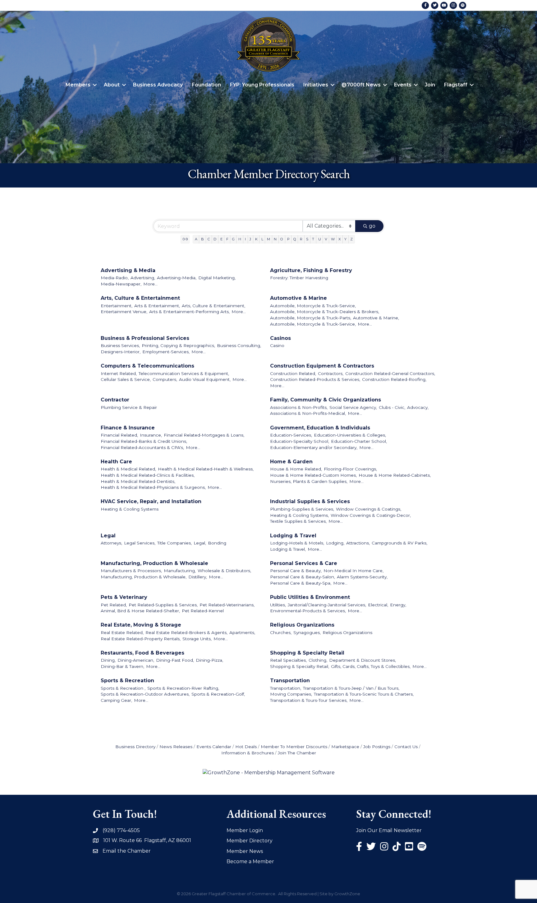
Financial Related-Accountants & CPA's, (142, 447)
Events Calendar (213, 746)
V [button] (326, 239)
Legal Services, (139, 542)
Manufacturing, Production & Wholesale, (143, 576)
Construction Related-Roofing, (394, 379)
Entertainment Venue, (124, 311)
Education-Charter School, (359, 441)
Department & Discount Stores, (362, 660)
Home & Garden (291, 462)
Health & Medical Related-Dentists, (138, 481)
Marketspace (345, 746)
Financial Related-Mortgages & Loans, (204, 435)
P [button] (288, 239)
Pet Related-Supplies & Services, (163, 604)
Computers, (165, 379)
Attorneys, (111, 542)
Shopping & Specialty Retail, (299, 666)
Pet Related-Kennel (203, 610)
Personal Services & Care (303, 563)
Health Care (116, 462)
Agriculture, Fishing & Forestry (311, 270)
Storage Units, (197, 638)
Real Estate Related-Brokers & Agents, (186, 632)
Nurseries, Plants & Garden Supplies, (308, 481)
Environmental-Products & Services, (308, 610)
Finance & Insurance (128, 428)
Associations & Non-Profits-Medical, (308, 413)
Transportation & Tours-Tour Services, (308, 700)
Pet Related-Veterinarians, (227, 604)
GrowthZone (347, 893)
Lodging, (335, 542)
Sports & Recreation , (123, 688)
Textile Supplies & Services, (298, 521)
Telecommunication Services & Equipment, (184, 373)
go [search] (372, 226)
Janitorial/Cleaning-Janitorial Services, (327, 604)
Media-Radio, (115, 277)
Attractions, (358, 542)
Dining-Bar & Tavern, (122, 666)
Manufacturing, (180, 570)
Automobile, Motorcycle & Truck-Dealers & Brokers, (324, 311)
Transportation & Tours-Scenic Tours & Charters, (364, 694)
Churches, (280, 632)
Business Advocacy (158, 85)
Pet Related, (114, 604)
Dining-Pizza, (209, 660)
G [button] (233, 239)
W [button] (333, 239)
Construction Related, (293, 373)
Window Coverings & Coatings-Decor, (371, 515)
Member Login (245, 830)
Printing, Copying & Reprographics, (178, 345)
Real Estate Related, (122, 632)
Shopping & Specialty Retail (307, 653)
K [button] (256, 239)
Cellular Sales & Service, (126, 379)
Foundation (206, 85)
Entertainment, (116, 305)
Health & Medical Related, (128, 468)
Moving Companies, (291, 694)
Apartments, (242, 632)
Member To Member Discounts (294, 746)
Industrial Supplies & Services (310, 501)
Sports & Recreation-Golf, (218, 694)
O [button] (281, 239)
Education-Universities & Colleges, (350, 435)
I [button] (245, 239)
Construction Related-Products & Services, (315, 379)
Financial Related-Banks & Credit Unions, (144, 441)
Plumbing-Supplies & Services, (302, 509)
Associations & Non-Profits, (299, 407)
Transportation (290, 680)
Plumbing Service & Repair (129, 407)
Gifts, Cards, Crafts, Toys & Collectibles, (371, 666)
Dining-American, (135, 660)
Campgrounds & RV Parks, (399, 542)
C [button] (209, 239)
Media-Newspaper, (121, 283)
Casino (277, 345)
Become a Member (250, 861)
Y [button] (345, 239)
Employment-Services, (166, 351)
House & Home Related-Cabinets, (395, 475)
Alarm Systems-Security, (362, 576)
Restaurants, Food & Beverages (142, 653)
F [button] (227, 239)
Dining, (108, 660)
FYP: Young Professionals (262, 85)
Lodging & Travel (293, 536)
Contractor (115, 400)
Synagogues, (307, 632)
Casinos (280, 338)
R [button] (301, 239)
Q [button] (294, 239)
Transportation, (285, 688)
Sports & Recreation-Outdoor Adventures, (145, 694)
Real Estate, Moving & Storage (141, 625)
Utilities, (278, 604)
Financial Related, (119, 435)
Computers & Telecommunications (147, 366)
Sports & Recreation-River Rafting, (183, 688)
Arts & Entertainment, (157, 305)
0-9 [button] (185, 239)
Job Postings (376, 746)
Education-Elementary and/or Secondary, (313, 447)
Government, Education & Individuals (320, 428)
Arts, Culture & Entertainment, (213, 305)
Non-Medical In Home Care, (353, 570)
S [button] (307, 239)
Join (430, 85)
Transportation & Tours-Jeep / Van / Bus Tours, (351, 688)
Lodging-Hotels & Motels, (297, 542)
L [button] (262, 239)
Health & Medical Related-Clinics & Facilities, (148, 475)
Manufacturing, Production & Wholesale (154, 563)
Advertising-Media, (176, 277)
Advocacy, (418, 407)
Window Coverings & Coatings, (368, 509)
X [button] (339, 239)
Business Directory (135, 746)
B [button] (202, 239)
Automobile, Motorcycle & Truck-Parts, (310, 317)
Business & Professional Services (145, 338)
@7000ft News (361, 85)
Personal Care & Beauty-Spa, (300, 583)
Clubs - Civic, (392, 407)
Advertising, (143, 277)
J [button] (250, 239)
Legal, (200, 542)
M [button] (268, 239)
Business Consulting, (239, 345)
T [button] (313, 239)
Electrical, (378, 604)
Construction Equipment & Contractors (322, 366)
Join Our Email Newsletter (389, 830)
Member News (245, 851)
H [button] (239, 239)
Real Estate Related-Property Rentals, (141, 638)
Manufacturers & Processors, (131, 570)
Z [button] (351, 239)
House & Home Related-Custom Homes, (313, 475)
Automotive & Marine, (376, 317)
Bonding (217, 542)
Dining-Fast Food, (175, 660)
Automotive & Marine (298, 298)
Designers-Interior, (120, 351)
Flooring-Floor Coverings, (350, 468)
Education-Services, (291, 435)
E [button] (221, 239)
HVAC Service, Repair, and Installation (151, 501)
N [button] (275, 239)
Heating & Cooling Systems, (299, 515)
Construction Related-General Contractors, (390, 373)
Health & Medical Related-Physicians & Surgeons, (153, 487)
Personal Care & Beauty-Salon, (302, 576)
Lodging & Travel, (288, 549)
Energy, (398, 604)
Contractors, (330, 373)
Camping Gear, (116, 700)
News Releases (175, 746)
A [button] (196, 239)
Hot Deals (246, 746)
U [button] (319, 239)
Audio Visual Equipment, (205, 379)
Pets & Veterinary (124, 597)
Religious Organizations (302, 625)
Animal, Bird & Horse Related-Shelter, (140, 610)
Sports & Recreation (127, 680)
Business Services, (120, 345)
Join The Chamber (297, 752)
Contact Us (406, 746)
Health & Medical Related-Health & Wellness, (206, 468)
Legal (108, 536)
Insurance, (151, 435)
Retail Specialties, (288, 660)
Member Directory (250, 841)
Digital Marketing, (217, 277)
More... (150, 283)
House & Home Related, (296, 468)
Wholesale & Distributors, (224, 570)
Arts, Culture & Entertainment (140, 298)
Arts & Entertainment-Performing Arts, (189, 311)
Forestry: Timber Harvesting (299, 277)
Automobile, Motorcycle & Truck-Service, (313, 305)
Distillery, (197, 576)
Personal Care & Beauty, (296, 570)
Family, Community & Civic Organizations (325, 400)
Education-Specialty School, (299, 441)
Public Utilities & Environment (310, 597)
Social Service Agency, (353, 407)
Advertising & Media (128, 270)
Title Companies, (174, 542)
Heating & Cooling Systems (129, 509)
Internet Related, (119, 373)
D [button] (214, 239)
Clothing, (318, 660)
